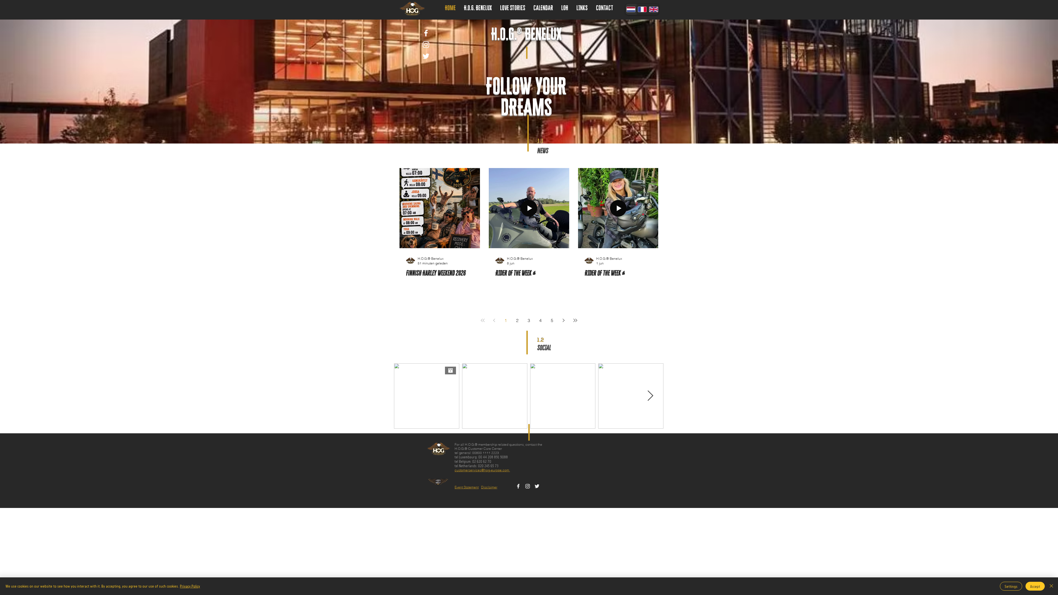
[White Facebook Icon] (426, 33)
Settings (1011, 586)
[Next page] (564, 320)
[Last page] (575, 320)
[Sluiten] (1051, 586)
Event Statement (467, 487)
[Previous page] (494, 320)
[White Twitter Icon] (426, 56)
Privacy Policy (190, 586)
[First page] (483, 320)
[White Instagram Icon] (426, 44)
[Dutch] (630, 9)
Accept (1035, 586)
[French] (642, 9)
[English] (653, 9)
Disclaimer (489, 487)
